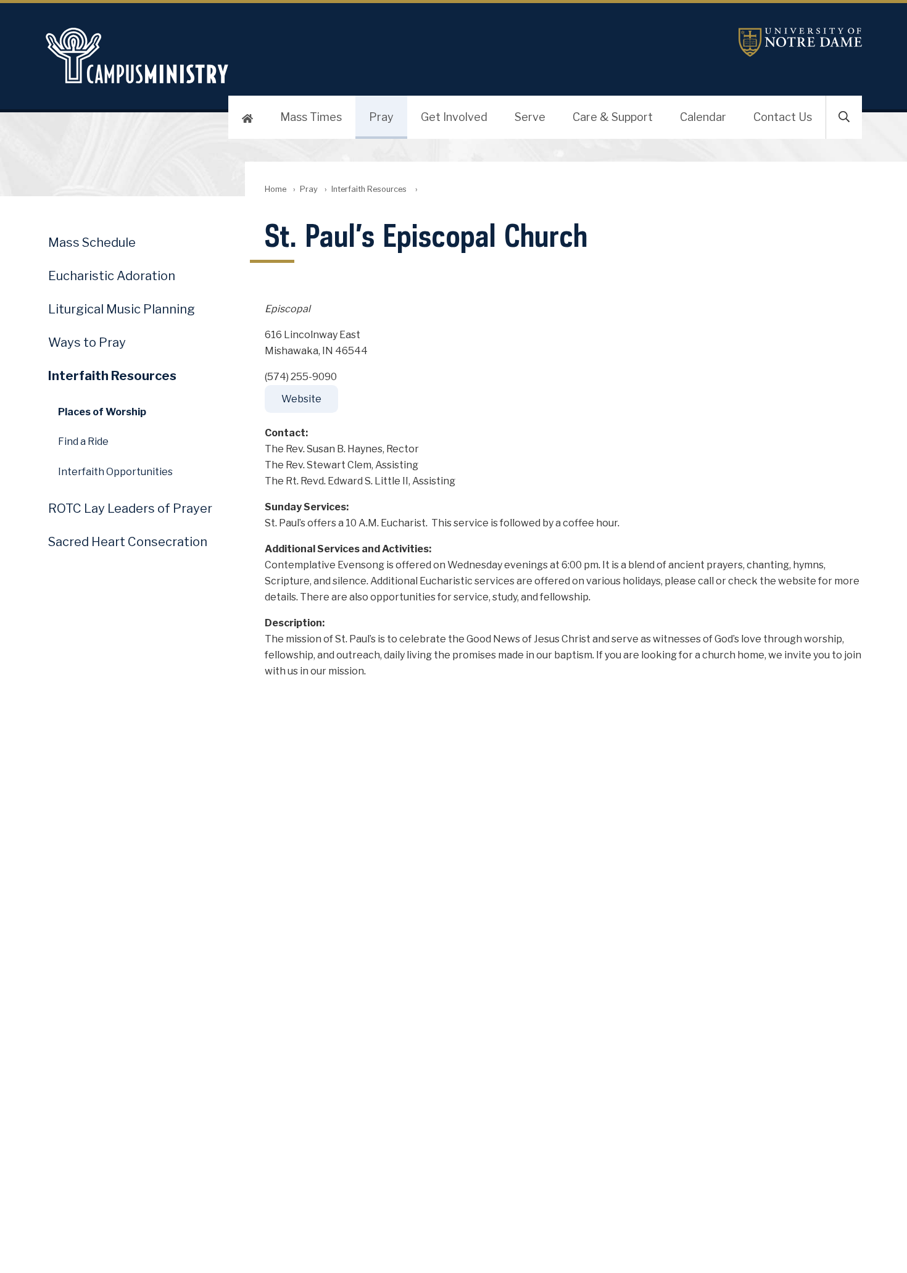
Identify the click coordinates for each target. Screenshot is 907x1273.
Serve (530, 116)
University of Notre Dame (800, 42)
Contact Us (782, 116)
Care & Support (613, 116)
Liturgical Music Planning (121, 309)
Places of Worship (102, 412)
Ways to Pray (87, 342)
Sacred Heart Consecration (127, 541)
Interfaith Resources (369, 189)
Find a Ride (83, 441)
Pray (381, 116)
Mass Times (311, 116)
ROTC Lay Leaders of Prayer (130, 508)
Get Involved (454, 116)
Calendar (703, 116)
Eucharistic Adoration (111, 275)
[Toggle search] (844, 117)
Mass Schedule (92, 242)
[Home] (247, 117)
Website (301, 399)
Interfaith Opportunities (115, 472)
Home (275, 189)
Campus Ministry (318, 55)
